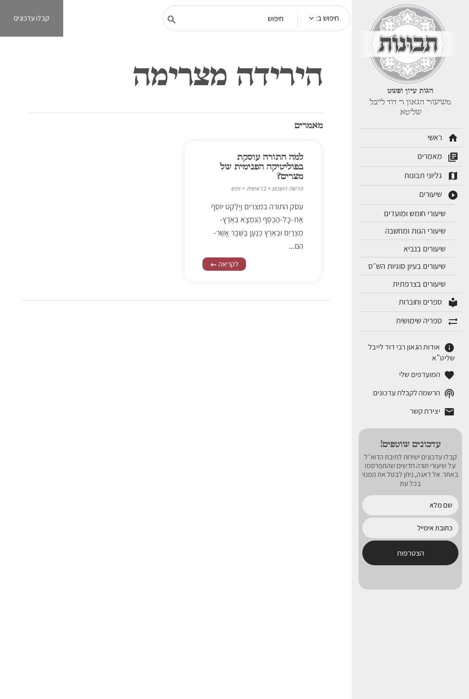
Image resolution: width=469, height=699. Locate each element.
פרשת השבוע (287, 188)
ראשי (442, 138)
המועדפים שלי (427, 375)
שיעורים (438, 195)
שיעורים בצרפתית (420, 284)
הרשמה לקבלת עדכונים (414, 393)
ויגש (235, 188)
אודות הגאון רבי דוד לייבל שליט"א (411, 352)
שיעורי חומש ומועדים (415, 213)
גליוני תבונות (431, 176)
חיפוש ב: (327, 18)
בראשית (256, 188)
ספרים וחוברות (428, 302)
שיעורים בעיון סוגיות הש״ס (407, 266)
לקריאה (224, 264)
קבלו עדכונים (31, 18)
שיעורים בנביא (425, 248)
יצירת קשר (432, 411)
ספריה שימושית (427, 321)
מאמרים (437, 157)
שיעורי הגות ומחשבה (416, 230)
